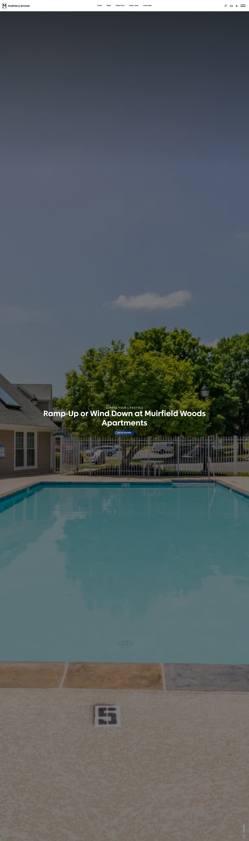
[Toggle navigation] (243, 6)
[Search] (226, 6)
